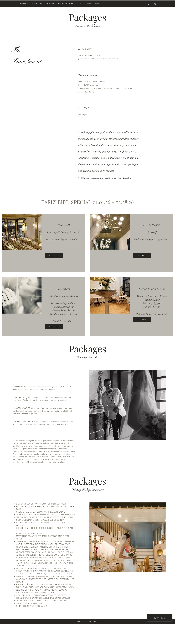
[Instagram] (155, 3)
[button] (148, 3)
